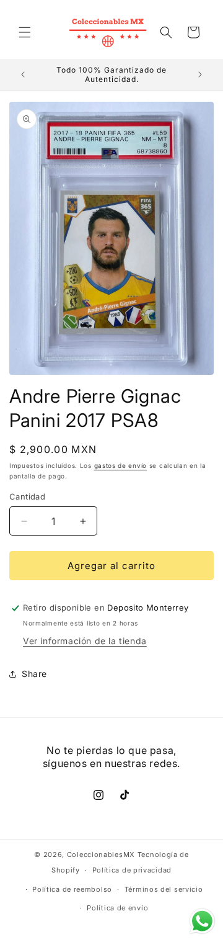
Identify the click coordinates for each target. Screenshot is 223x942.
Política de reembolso (72, 889)
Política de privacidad (132, 870)
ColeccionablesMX (101, 854)
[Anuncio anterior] (23, 74)
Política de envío (117, 908)
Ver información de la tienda (85, 640)
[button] (24, 32)
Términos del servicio (164, 889)
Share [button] (34, 673)
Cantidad (27, 496)
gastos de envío (120, 465)
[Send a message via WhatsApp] (202, 921)
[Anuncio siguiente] (200, 74)
